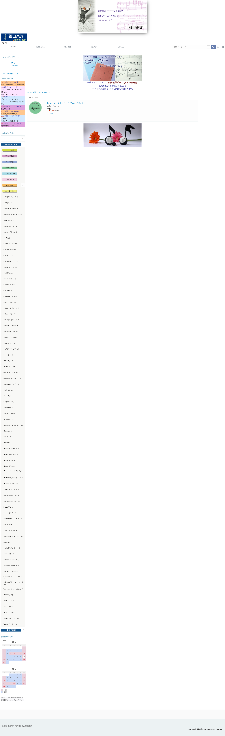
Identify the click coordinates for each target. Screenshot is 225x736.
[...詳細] (50, 113)
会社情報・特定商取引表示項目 (11, 726)
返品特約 (94, 47)
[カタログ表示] (222, 47)
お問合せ (121, 47)
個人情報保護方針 (27, 726)
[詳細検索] (208, 46)
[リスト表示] (218, 47)
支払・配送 (67, 47)
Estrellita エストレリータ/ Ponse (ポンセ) (65, 103)
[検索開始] (213, 47)
